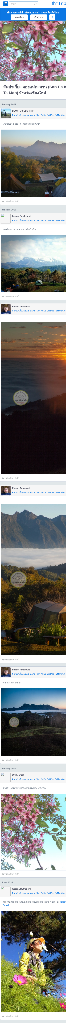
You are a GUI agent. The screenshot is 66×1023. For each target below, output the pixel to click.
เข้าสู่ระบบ (38, 17)
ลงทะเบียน (19, 17)
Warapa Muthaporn (21, 889)
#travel (6, 905)
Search (35, 3)
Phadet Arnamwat (21, 306)
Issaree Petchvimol (21, 216)
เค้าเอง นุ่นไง (18, 775)
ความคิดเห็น (7, 201)
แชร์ (17, 201)
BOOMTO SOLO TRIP (22, 111)
